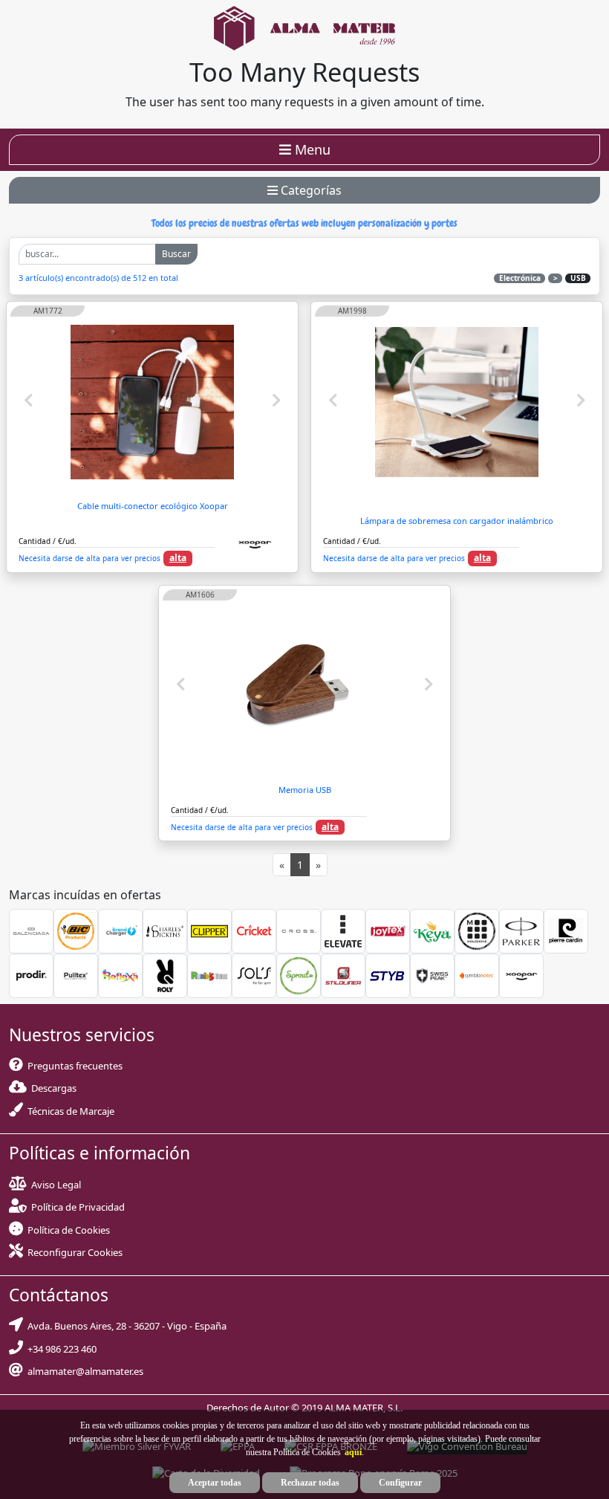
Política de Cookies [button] (68, 1230)
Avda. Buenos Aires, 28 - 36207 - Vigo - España (125, 1326)
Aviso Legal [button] (56, 1184)
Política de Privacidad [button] (78, 1207)
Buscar (176, 253)
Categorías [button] (310, 190)
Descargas (51, 1088)
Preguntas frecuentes (73, 1065)
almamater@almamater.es (83, 1371)
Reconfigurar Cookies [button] (75, 1252)
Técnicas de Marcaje (68, 1111)
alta (177, 557)
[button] (351, 1452)
